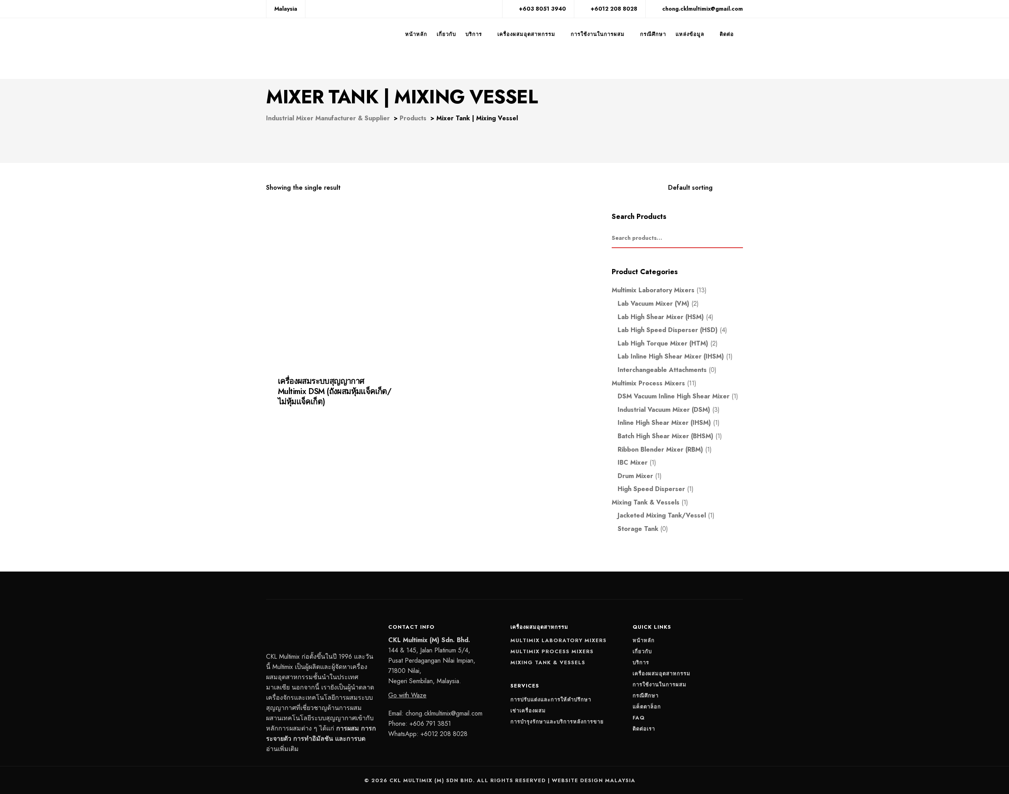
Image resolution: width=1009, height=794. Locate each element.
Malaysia (285, 9)
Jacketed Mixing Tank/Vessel (310, 408)
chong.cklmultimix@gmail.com (444, 713)
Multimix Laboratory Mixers (653, 290)
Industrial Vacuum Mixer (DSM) (664, 409)
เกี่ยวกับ (446, 34)
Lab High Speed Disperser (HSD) (668, 329)
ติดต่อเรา (644, 728)
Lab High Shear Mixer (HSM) (661, 316)
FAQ (639, 717)
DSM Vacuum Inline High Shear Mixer (674, 396)
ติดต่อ (727, 34)
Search (739, 238)
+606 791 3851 (430, 723)
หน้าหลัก (416, 34)
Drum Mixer (635, 475)
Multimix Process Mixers (373, 408)
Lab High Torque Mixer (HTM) (663, 343)
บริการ (473, 34)
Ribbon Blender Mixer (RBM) (660, 449)
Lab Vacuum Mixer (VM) (653, 303)
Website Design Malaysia (593, 780)
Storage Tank (638, 528)
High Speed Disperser (651, 488)
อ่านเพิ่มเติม (282, 748)
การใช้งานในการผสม (598, 34)
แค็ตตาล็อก (647, 706)
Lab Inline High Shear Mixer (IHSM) (671, 356)
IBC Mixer (633, 462)
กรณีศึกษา (653, 34)
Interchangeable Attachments (662, 369)
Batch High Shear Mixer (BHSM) (665, 436)
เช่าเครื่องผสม (528, 710)
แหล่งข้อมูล (690, 34)
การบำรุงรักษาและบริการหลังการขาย (557, 721)
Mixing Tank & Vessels (645, 502)
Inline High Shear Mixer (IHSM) (664, 422)
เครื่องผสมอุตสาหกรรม (526, 34)
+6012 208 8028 (444, 733)
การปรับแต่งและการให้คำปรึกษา (550, 699)
